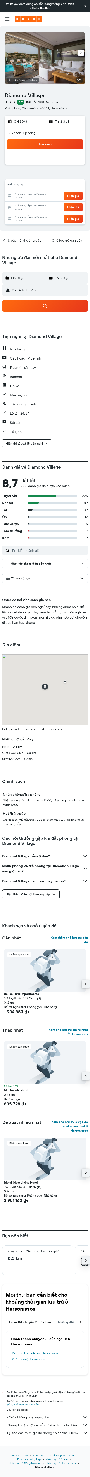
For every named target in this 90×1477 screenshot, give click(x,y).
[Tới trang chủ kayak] (28, 19)
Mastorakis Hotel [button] (16, 1090)
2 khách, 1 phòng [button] (22, 133)
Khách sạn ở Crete (57, 1459)
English (45, 8)
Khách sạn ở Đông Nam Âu (25, 1463)
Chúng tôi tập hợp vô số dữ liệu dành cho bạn (42, 1425)
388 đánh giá (48, 102)
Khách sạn (39, 1455)
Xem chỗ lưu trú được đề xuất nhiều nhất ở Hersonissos (70, 1126)
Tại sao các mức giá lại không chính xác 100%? (42, 1433)
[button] (85, 6)
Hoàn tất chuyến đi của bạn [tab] (30, 1322)
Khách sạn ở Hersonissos (28, 1359)
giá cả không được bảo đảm (23, 1404)
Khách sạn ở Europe (62, 1455)
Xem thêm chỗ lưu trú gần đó (69, 940)
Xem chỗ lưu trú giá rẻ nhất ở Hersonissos (68, 1032)
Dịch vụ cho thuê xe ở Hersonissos (35, 1353)
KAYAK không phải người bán (29, 1417)
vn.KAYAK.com (19, 1455)
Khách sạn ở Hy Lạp (29, 1459)
